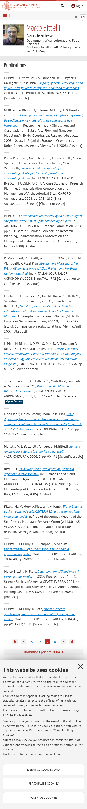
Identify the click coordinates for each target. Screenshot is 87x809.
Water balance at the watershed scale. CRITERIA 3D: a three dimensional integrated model (43, 511)
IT (76, 17)
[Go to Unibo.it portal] (21, 6)
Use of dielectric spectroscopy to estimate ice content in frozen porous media (39, 614)
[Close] (80, 666)
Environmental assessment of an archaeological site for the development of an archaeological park (34, 173)
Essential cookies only (43, 770)
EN (83, 17)
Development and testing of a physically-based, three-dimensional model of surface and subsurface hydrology (43, 120)
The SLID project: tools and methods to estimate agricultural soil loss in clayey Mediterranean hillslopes (40, 311)
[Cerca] (62, 6)
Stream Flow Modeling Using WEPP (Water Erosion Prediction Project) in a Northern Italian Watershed (41, 268)
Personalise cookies (43, 783)
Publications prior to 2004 (41, 652)
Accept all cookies (43, 798)
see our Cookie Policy (48, 754)
